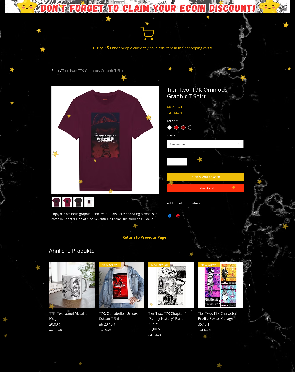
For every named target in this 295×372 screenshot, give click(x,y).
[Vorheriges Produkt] (43, 285)
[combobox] (205, 144)
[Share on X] (186, 215)
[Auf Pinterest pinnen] (178, 215)
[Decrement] (170, 161)
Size (171, 136)
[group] (146, 299)
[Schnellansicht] (72, 285)
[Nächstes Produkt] (249, 285)
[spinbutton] (177, 161)
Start (55, 70)
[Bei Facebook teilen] (169, 215)
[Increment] (183, 161)
